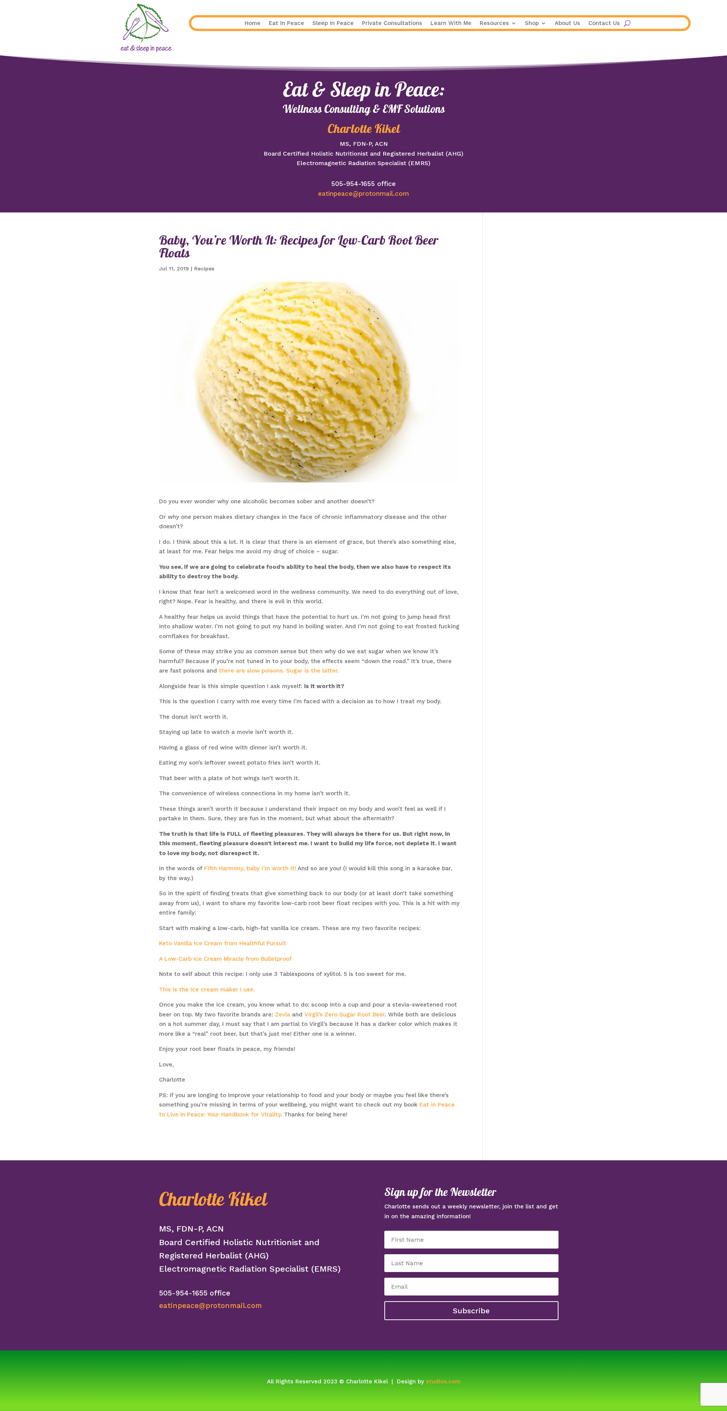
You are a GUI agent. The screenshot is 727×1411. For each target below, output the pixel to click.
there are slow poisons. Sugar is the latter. (279, 670)
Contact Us (604, 23)
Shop (532, 23)
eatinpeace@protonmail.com (363, 193)
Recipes (204, 268)
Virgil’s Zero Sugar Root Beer (344, 1014)
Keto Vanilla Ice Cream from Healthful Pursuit (222, 943)
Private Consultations (392, 23)
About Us (567, 23)
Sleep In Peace (333, 23)
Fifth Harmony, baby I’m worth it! (250, 868)
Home (253, 23)
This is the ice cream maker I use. (207, 989)
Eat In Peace (286, 23)
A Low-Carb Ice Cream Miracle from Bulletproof (225, 958)
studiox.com (443, 1381)
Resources (494, 23)
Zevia (282, 1014)
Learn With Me (451, 23)
